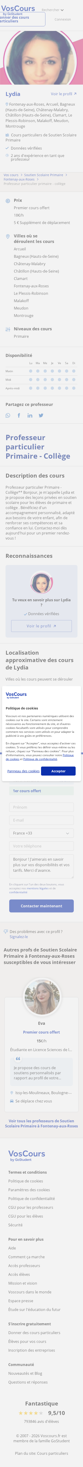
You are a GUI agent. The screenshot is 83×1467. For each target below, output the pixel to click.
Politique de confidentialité (40, 759)
